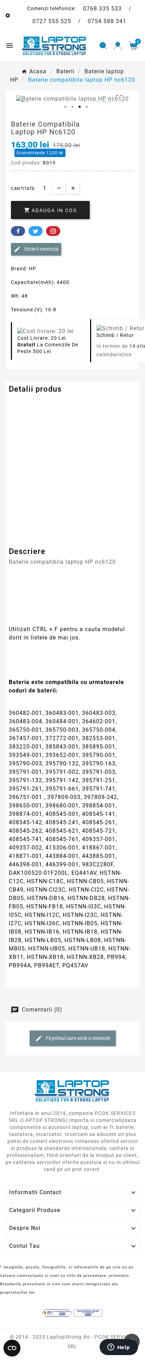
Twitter (36, 231)
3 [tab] (79, 106)
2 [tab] (72, 106)
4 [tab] (86, 106)
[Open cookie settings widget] (12, 1348)
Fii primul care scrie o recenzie (77, 1038)
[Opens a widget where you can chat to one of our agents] (118, 1347)
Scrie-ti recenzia (40, 249)
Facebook (18, 231)
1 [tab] (65, 106)
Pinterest (53, 231)
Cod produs (24, 403)
